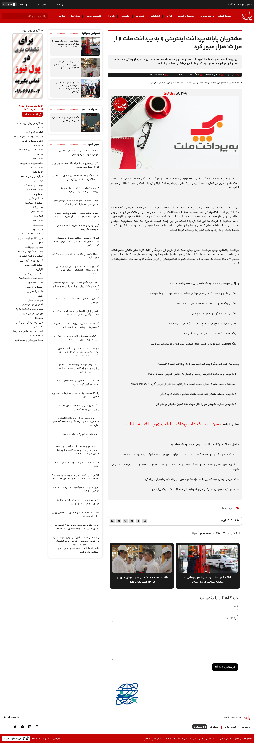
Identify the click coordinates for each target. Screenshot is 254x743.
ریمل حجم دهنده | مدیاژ (29, 309)
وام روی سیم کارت (32, 185)
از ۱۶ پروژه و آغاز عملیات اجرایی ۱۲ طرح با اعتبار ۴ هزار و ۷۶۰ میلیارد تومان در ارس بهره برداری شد (75, 286)
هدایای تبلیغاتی (34, 247)
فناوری (140, 16)
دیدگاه (232, 618)
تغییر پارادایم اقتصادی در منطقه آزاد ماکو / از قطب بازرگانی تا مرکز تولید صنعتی (76, 313)
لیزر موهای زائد (34, 132)
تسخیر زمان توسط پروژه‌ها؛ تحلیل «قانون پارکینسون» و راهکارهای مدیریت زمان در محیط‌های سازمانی (78, 368)
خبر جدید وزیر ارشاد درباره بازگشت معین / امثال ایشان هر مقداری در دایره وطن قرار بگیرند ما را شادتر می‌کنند (77, 352)
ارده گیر (38, 181)
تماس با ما (42, 5)
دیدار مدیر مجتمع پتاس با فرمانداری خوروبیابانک (81, 436)
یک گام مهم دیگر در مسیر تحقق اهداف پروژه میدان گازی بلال (75, 395)
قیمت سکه (36, 168)
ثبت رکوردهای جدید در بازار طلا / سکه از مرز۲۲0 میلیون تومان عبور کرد (78, 190)
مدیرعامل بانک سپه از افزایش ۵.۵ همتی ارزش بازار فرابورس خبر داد (75, 514)
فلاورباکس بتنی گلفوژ (31, 278)
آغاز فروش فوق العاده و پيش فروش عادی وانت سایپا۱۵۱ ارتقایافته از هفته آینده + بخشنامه (77, 270)
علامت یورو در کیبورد (31, 163)
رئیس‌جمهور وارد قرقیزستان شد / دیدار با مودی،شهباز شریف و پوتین (78, 502)
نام (236, 606)
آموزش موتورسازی (32, 305)
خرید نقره (38, 172)
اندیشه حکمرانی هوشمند (29, 252)
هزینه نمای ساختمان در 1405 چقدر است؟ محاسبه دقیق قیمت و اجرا (78, 382)
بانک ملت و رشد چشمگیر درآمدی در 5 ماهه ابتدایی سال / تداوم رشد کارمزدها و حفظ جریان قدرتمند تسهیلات (77, 450)
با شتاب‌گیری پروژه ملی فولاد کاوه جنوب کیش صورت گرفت (75, 256)
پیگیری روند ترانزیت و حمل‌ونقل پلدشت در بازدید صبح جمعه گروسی (77, 407)
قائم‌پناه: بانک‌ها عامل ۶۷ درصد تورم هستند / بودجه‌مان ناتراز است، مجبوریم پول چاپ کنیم (75, 477)
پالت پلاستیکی (35, 292)
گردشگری (155, 16)
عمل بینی (37, 243)
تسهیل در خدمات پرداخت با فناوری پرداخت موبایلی (173, 424)
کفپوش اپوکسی (33, 274)
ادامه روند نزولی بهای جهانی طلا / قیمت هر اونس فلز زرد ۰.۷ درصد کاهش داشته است (77, 527)
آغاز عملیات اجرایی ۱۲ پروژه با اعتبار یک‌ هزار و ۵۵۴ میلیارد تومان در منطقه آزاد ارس (76, 325)
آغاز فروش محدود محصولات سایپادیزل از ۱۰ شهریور (77, 300)
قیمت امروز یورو (34, 265)
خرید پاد (38, 194)
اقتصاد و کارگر (94, 16)
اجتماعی (125, 16)
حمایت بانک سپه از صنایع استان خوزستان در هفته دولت (76, 464)
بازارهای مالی (207, 16)
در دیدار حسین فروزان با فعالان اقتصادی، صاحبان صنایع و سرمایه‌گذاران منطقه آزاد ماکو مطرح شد (75, 421)
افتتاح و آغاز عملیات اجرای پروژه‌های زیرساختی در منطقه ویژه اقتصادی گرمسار (66, 87)
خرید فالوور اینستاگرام (30, 238)
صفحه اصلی (224, 16)
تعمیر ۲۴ (38, 207)
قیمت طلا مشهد (34, 190)
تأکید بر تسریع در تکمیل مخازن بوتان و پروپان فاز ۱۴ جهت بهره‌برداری (66, 65)
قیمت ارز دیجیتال (33, 203)
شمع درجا (38, 146)
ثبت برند (38, 216)
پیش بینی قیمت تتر (32, 176)
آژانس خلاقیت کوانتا (14, 738)
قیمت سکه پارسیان (32, 234)
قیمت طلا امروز (34, 283)
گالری (62, 16)
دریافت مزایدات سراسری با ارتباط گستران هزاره (28, 139)
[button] (144, 521)
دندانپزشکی (36, 199)
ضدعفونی (37, 225)
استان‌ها (76, 16)
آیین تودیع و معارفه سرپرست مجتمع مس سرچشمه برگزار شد (78, 227)
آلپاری (39, 269)
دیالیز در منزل (35, 300)
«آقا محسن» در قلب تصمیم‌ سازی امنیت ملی (65, 119)
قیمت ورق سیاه (34, 287)
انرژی (169, 16)
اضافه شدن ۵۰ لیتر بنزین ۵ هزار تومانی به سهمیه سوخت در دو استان (65, 44)
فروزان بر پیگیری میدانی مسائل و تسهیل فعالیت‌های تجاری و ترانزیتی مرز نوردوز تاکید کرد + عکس (76, 241)
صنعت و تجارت (186, 16)
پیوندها (24, 5)
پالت (40, 296)
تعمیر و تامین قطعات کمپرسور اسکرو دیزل (31, 258)
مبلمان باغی (36, 212)
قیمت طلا (38, 159)
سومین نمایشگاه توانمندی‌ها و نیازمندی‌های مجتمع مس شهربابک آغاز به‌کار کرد (76, 202)
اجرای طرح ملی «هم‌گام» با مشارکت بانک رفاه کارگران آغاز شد (75, 489)
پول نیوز (169, 93)
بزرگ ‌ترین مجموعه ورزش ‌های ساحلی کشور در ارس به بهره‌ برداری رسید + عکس (75, 338)
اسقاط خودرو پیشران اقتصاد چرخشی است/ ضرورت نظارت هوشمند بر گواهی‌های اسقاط (77, 215)
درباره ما (60, 5)
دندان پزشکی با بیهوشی (29, 340)
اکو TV (111, 16)
